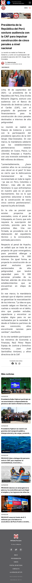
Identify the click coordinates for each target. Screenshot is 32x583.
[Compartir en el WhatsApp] (19, 363)
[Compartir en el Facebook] (13, 363)
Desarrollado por (13, 579)
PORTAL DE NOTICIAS (16, 565)
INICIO (16, 555)
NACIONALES (5, 67)
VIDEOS (16, 562)
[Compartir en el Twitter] (16, 363)
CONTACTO (16, 569)
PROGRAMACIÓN (16, 558)
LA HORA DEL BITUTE (16, 572)
